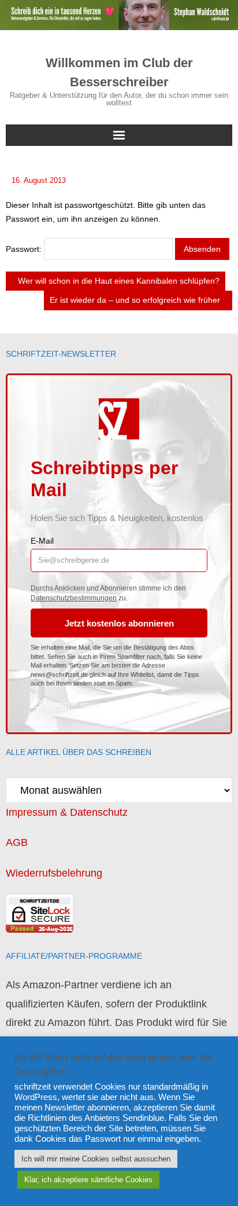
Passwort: (25, 249)
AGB (17, 842)
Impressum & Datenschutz (67, 812)
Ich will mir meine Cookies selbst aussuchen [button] (95, 1158)
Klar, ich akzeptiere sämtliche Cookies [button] (88, 1179)
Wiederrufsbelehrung (54, 873)
